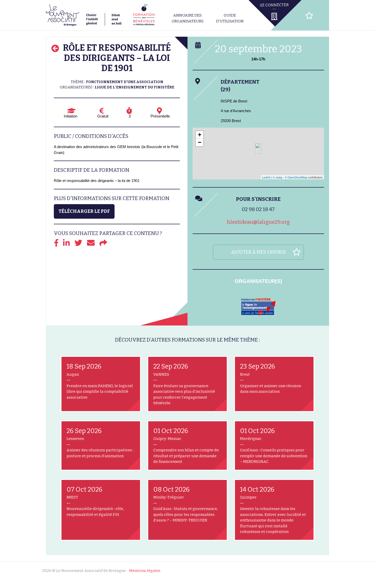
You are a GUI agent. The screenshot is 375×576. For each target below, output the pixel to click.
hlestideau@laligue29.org (258, 222)
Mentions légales (144, 570)
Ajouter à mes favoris (258, 252)
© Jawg (277, 177)
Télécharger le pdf (84, 211)
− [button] (199, 142)
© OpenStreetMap (296, 177)
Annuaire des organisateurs (188, 18)
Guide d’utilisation (230, 18)
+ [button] (199, 135)
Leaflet (266, 177)
